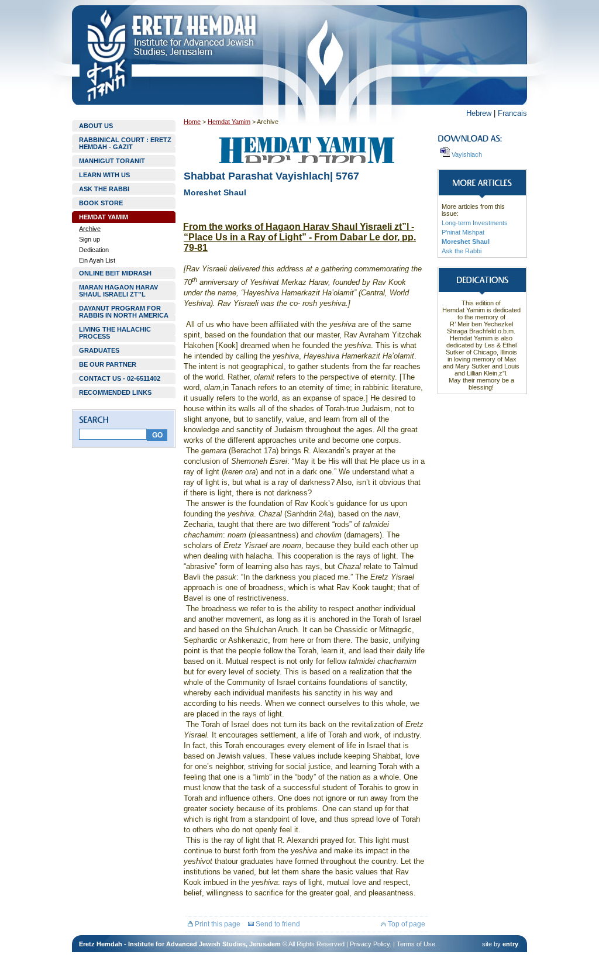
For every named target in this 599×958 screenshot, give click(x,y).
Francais (512, 113)
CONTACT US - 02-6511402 (119, 378)
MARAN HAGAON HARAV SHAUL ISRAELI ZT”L (118, 291)
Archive (90, 228)
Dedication (94, 249)
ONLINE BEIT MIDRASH (115, 273)
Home (192, 121)
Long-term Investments (475, 222)
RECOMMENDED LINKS (115, 392)
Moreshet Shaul (466, 241)
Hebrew (478, 113)
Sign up (89, 239)
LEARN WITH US (104, 174)
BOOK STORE (101, 202)
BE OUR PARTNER (107, 364)
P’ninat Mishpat (463, 232)
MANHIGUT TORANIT (112, 160)
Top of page (405, 924)
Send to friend (277, 924)
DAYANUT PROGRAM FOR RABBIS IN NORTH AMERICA (123, 312)
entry (510, 943)
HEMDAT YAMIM (103, 216)
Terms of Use (416, 943)
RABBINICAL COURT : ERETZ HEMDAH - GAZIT (125, 143)
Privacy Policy (370, 943)
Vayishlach (466, 154)
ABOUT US (96, 125)
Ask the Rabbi (461, 250)
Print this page (216, 924)
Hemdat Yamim (229, 121)
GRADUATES (99, 350)
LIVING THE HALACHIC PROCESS (115, 333)
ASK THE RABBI (104, 188)
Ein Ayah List (97, 260)
